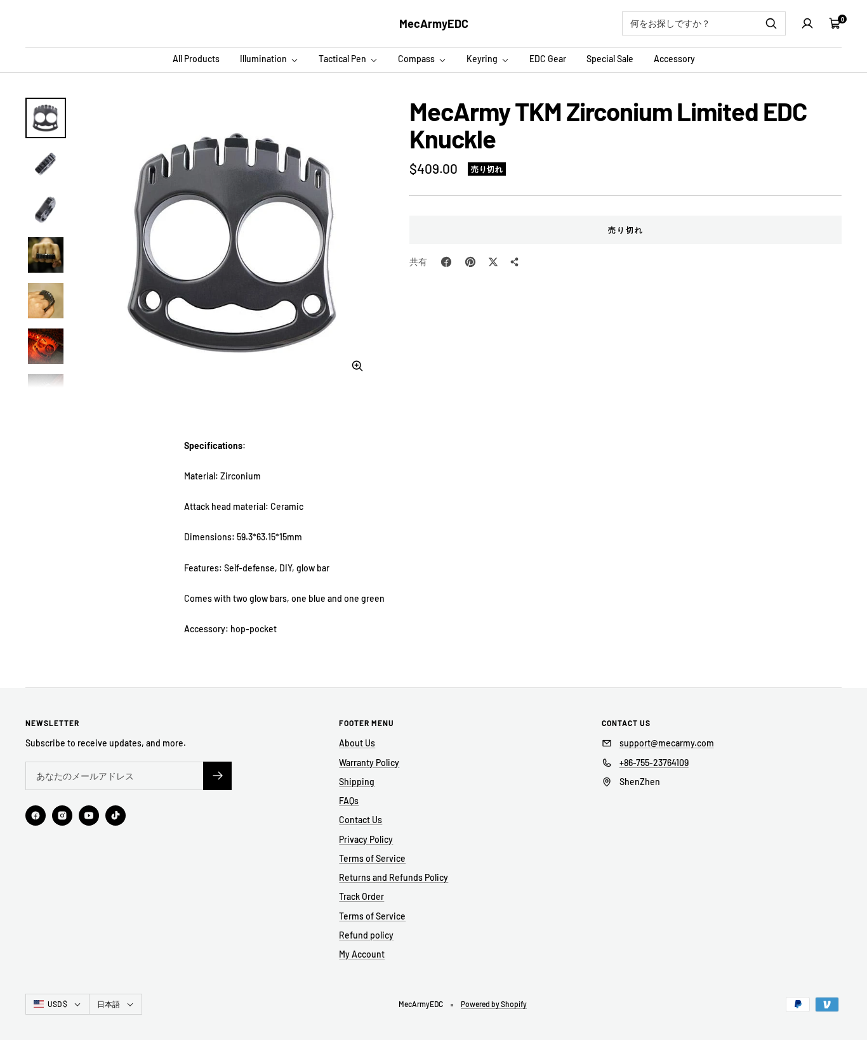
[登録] (217, 776)
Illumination (264, 58)
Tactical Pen (343, 58)
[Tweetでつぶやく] (493, 262)
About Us (357, 743)
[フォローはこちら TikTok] (115, 815)
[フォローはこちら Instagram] (62, 815)
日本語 (108, 1003)
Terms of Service (372, 858)
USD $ (57, 1003)
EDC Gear (547, 58)
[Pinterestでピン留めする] (470, 262)
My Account (362, 954)
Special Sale (609, 58)
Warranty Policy (369, 762)
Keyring (483, 58)
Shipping (356, 781)
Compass (417, 58)
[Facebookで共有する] (446, 262)
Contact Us (360, 819)
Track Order (361, 896)
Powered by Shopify (494, 1003)
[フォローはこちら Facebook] (35, 815)
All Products (196, 58)
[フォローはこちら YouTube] (89, 815)
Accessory (674, 58)
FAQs (349, 800)
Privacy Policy (366, 839)
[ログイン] (807, 23)
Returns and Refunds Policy (393, 877)
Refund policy (366, 935)
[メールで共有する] (515, 262)
